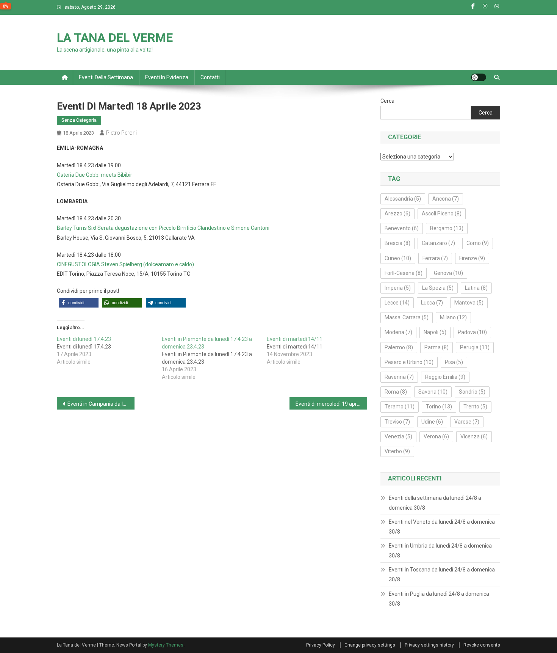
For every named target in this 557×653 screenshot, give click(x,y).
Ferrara (435, 258)
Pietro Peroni (121, 133)
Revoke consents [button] (481, 645)
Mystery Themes (165, 645)
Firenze (472, 258)
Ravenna (399, 377)
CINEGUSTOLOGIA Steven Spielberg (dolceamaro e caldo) (125, 264)
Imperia (398, 288)
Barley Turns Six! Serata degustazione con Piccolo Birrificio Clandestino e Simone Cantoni (163, 228)
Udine (432, 422)
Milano (453, 317)
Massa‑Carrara (407, 317)
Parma (436, 347)
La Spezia (438, 288)
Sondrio (472, 392)
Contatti (210, 77)
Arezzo (397, 213)
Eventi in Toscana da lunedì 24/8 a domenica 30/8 (442, 574)
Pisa (454, 362)
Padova (472, 332)
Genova (448, 273)
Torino (439, 406)
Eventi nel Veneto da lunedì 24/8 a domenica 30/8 (442, 527)
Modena (398, 332)
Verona (436, 436)
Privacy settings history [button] (429, 645)
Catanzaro (438, 243)
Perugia (475, 347)
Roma (396, 392)
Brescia (397, 243)
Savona (432, 392)
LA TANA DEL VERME (115, 37)
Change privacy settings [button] (369, 645)
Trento (475, 406)
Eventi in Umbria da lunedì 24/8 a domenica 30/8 (440, 551)
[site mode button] (478, 77)
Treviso (397, 422)
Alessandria (403, 199)
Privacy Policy (320, 645)
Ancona (445, 199)
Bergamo (446, 228)
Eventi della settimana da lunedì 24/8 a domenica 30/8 (435, 503)
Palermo (399, 347)
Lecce (397, 303)
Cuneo (398, 258)
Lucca (432, 303)
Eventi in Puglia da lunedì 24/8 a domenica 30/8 (439, 599)
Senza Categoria (79, 120)
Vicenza (474, 436)
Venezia (398, 436)
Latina (476, 288)
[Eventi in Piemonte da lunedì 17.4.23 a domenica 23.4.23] (214, 358)
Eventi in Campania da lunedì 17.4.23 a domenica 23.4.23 (101, 404)
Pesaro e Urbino (409, 362)
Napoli (435, 332)
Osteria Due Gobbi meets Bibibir (94, 175)
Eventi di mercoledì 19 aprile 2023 (331, 404)
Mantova (468, 303)
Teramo (400, 406)
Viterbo (397, 451)
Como (477, 243)
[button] (79, 303)
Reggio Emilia (445, 377)
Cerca (387, 101)
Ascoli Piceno (442, 213)
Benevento (402, 228)
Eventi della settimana (106, 77)
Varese (466, 422)
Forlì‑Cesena (403, 273)
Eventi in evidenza (166, 77)
